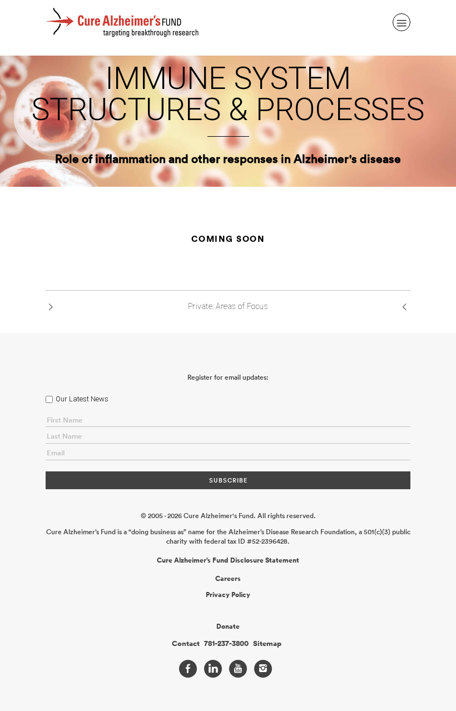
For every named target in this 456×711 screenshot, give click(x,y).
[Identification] (404, 307)
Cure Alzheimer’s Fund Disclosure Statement (228, 560)
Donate (228, 626)
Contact (186, 644)
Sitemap (267, 644)
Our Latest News (82, 399)
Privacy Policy (228, 595)
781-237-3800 (226, 644)
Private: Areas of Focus (228, 306)
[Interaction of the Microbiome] (51, 307)
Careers (228, 579)
